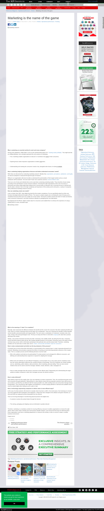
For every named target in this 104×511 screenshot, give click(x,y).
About (79, 7)
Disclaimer (57, 494)
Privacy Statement (40, 494)
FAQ (36, 490)
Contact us (68, 2)
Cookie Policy (49, 494)
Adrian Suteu (16, 21)
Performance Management (87, 167)
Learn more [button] (16, 499)
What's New (51, 490)
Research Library (63, 4)
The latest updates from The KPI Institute (88, 509)
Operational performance (47, 21)
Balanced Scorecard (15, 7)
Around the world (67, 7)
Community (49, 1)
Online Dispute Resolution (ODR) (69, 494)
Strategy (8, 7)
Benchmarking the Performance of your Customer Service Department (51, 479)
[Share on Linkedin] (15, 24)
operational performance (29, 459)
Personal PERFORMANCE (58, 8)
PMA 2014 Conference (87, 157)
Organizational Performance (87, 152)
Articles (39, 21)
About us (42, 490)
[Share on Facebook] (9, 24)
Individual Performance (86, 154)
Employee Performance (86, 156)
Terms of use (31, 494)
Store (40, 1)
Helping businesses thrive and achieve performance (19, 423)
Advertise (54, 4)
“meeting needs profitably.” (55, 152)
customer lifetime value (53, 179)
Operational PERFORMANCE (39, 8)
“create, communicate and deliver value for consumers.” (47, 343)
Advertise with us (61, 490)
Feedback (83, 7)
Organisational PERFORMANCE (29, 8)
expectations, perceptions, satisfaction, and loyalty (60, 174)
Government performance (86, 161)
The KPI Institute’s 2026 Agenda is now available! (63, 509)
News (30, 1)
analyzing (56, 334)
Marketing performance (17, 459)
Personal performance (90, 170)
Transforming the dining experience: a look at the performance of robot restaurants (39, 479)
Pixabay (12, 418)
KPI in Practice (91, 159)
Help (58, 1)
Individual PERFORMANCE (49, 8)
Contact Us (28, 490)
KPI (22, 7)
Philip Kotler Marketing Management (46, 459)
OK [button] (14, 503)
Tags (81, 149)
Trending (73, 7)
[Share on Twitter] (12, 24)
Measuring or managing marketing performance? (13, 477)
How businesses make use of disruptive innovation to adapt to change (26, 479)
